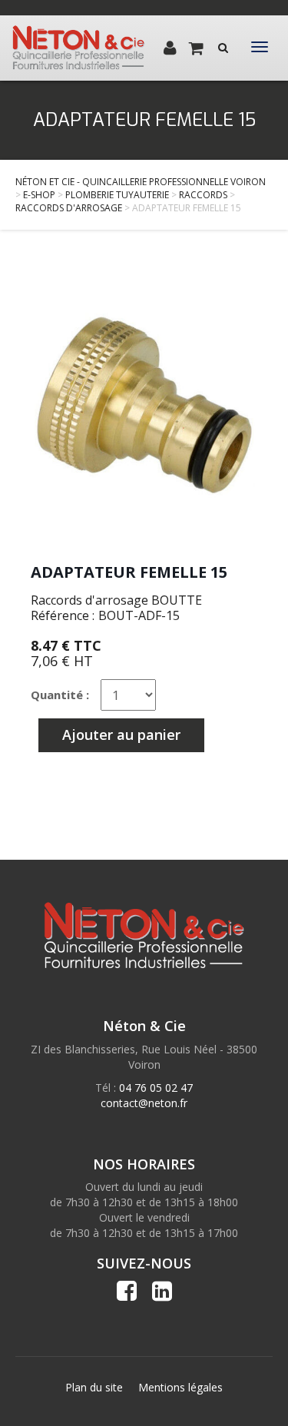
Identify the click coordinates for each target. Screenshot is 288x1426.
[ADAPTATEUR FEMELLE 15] (144, 404)
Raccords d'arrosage (68, 207)
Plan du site (94, 1387)
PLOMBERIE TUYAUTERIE (117, 194)
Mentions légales (180, 1387)
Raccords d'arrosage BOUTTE (116, 600)
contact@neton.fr (144, 1103)
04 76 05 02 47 (156, 1087)
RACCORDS (203, 194)
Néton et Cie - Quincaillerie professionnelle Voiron (140, 181)
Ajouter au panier (121, 734)
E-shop (39, 194)
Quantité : (60, 694)
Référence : (62, 615)
